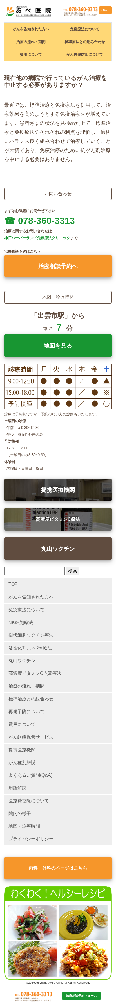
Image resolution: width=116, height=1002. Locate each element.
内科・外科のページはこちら (58, 868)
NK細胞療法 (20, 622)
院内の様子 (19, 813)
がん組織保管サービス (30, 737)
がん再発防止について (84, 54)
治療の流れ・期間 (31, 42)
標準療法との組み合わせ (85, 42)
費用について (31, 54)
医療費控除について (28, 800)
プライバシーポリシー (30, 838)
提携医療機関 (58, 490)
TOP (13, 584)
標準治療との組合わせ (30, 698)
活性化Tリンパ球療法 (30, 647)
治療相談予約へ (58, 266)
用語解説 (17, 788)
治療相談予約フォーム (81, 995)
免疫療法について (84, 29)
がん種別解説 (21, 762)
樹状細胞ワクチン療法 (30, 635)
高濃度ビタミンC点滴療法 (34, 673)
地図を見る (58, 345)
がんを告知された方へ (31, 29)
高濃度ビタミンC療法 (58, 519)
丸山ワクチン (58, 549)
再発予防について (26, 711)
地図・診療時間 (24, 826)
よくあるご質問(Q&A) (30, 775)
